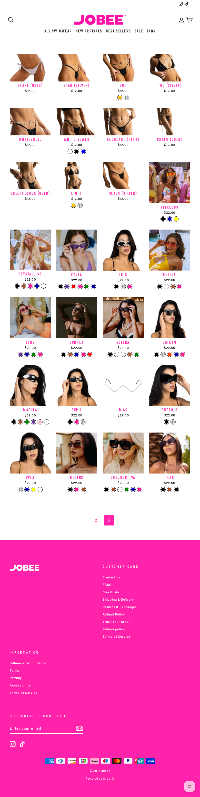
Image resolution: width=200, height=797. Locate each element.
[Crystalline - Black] (17, 286)
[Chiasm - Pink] (182, 354)
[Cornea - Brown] (70, 354)
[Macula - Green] (27, 422)
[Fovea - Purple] (67, 286)
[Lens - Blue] (27, 354)
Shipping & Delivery (118, 599)
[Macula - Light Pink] (40, 422)
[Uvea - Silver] (20, 489)
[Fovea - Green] (86, 286)
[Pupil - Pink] (76, 422)
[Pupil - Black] (70, 422)
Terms (15, 670)
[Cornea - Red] (90, 354)
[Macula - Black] (13, 422)
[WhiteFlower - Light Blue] (83, 151)
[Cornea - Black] (63, 354)
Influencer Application (28, 663)
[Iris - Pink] (130, 286)
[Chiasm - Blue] (176, 354)
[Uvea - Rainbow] (40, 489)
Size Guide (111, 592)
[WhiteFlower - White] (70, 151)
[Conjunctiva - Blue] (133, 489)
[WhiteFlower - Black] (76, 151)
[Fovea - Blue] (93, 286)
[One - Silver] (126, 97)
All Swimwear (58, 31)
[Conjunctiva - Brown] (113, 489)
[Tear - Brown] (169, 489)
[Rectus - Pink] (76, 489)
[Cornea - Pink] (83, 354)
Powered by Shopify (100, 778)
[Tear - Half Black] (176, 489)
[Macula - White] (46, 422)
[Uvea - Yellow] (33, 489)
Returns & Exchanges (120, 607)
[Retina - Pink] (179, 286)
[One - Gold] (120, 97)
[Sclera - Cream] (123, 354)
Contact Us (112, 577)
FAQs (151, 31)
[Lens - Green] (33, 354)
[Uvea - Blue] (27, 489)
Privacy (16, 678)
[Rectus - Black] (70, 489)
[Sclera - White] (116, 354)
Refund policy (114, 629)
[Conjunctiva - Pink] (139, 489)
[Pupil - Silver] (83, 422)
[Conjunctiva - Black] (106, 489)
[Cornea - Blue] (76, 354)
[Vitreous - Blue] (169, 219)
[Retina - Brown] (173, 286)
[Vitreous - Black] (163, 219)
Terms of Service (116, 636)
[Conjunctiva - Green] (126, 489)
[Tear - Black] (163, 489)
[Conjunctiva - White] (120, 489)
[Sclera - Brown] (130, 354)
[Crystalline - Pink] (30, 286)
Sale (139, 31)
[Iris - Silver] (123, 286)
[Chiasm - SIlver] (163, 354)
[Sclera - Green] (136, 354)
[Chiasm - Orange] (169, 354)
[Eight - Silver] (80, 205)
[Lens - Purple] (20, 354)
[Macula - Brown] (20, 422)
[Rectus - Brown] (83, 489)
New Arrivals (89, 31)
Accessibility (20, 685)
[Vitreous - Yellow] (176, 219)
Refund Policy (114, 614)
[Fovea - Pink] (80, 286)
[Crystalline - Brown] (23, 286)
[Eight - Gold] (73, 205)
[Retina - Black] (160, 286)
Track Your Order (116, 621)
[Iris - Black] (116, 286)
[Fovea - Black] (60, 286)
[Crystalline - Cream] (43, 286)
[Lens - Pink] (40, 354)
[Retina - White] (166, 286)
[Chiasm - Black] (156, 354)
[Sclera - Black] (110, 354)
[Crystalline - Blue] (37, 286)
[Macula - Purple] (33, 422)
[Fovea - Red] (73, 286)
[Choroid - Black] (166, 422)
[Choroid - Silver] (173, 422)
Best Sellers (118, 31)
